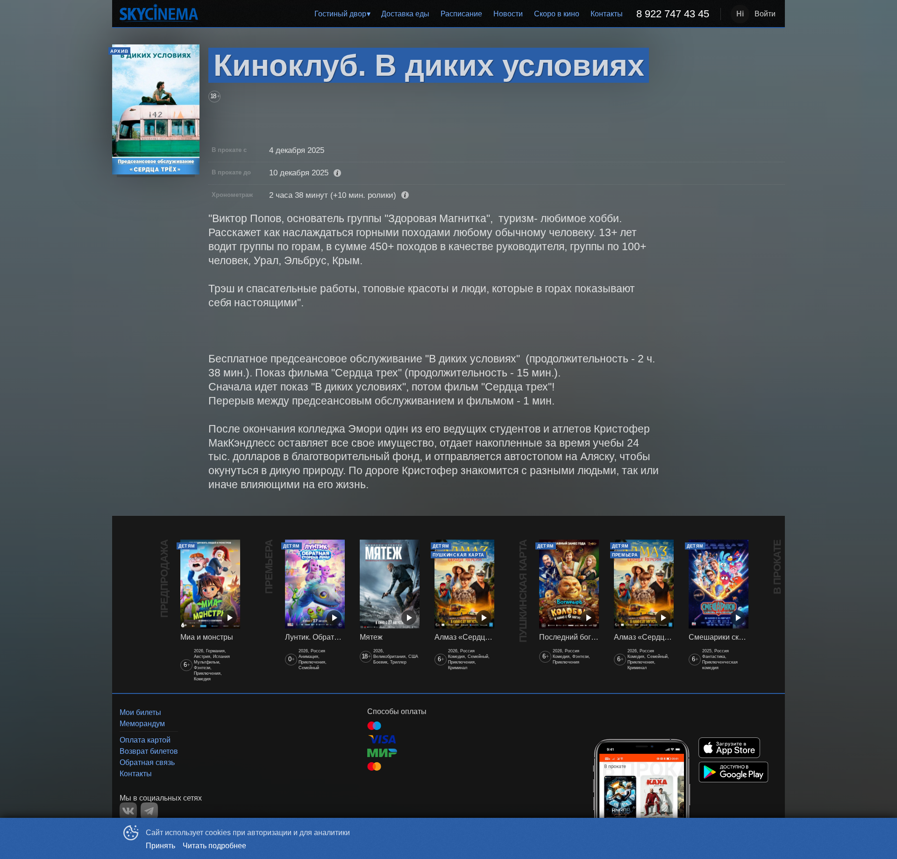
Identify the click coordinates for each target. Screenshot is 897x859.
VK (128, 811)
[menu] (461, 14)
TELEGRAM (149, 811)
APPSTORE (729, 747)
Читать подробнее (214, 846)
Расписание (461, 14)
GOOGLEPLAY (733, 772)
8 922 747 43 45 (672, 14)
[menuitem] (342, 14)
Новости (508, 14)
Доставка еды (405, 14)
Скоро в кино (556, 14)
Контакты (607, 14)
